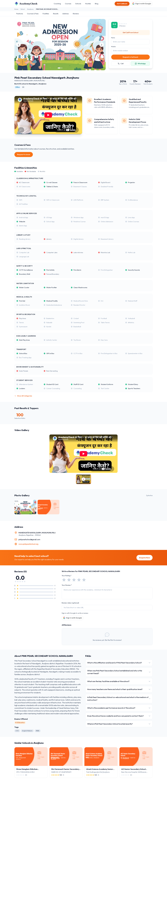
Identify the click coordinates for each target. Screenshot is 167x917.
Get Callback (122, 4)
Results (55, 14)
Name (113, 38)
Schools (78, 4)
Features (19, 14)
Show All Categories (24, 396)
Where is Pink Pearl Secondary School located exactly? (110, 724)
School (23, 9)
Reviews (76, 14)
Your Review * (67, 585)
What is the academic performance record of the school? (111, 708)
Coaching (57, 4)
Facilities (46, 14)
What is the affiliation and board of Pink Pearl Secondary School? (114, 663)
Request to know (23, 154)
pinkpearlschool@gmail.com (29, 539)
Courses (68, 4)
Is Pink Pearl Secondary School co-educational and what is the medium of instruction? (117, 698)
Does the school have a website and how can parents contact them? (115, 716)
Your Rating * (66, 576)
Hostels (88, 4)
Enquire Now (144, 557)
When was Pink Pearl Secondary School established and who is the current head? (114, 672)
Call (122, 64)
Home (16, 9)
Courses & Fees (33, 14)
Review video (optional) (70, 603)
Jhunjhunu (30, 9)
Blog (96, 4)
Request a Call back (130, 57)
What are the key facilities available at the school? (108, 681)
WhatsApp (142, 64)
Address (65, 14)
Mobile (113, 46)
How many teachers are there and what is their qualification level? (115, 689)
